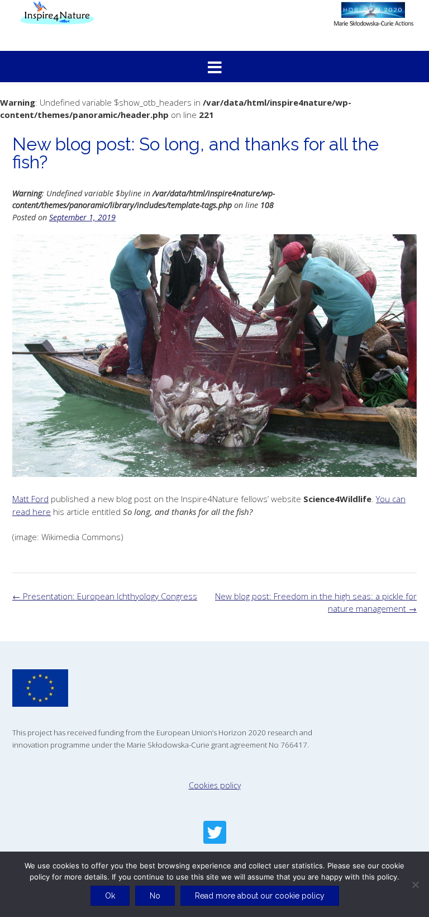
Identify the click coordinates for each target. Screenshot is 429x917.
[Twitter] (214, 832)
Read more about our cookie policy (260, 895)
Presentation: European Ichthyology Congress (104, 596)
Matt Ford (30, 498)
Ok (110, 895)
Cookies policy (215, 785)
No (155, 895)
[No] (415, 884)
